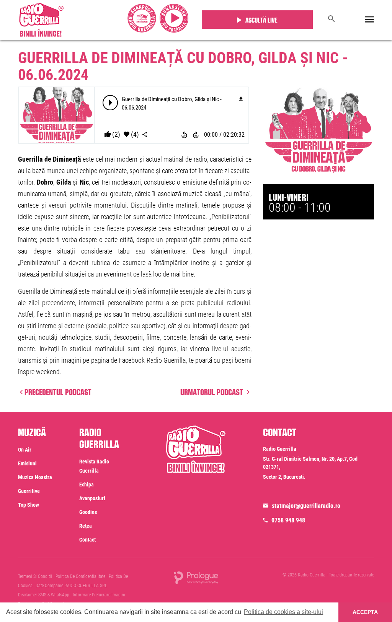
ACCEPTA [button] (365, 612)
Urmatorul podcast (212, 391)
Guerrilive (29, 491)
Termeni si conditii (35, 576)
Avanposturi (92, 498)
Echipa (86, 484)
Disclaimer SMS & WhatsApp (43, 594)
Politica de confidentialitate (80, 576)
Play (110, 103)
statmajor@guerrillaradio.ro (306, 505)
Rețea (85, 526)
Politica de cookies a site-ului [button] (283, 612)
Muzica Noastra (35, 477)
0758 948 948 (288, 520)
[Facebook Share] (144, 134)
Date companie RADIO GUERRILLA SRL (71, 585)
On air (24, 450)
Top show (28, 505)
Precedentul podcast (57, 391)
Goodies (88, 512)
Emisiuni (27, 463)
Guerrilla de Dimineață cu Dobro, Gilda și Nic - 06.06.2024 (183, 66)
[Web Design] (196, 578)
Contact (87, 540)
